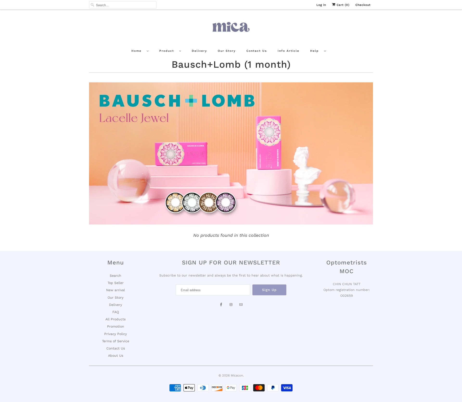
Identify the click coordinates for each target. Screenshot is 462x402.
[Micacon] (231, 28)
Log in (321, 5)
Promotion (115, 326)
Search (115, 275)
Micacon (237, 375)
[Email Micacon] (241, 305)
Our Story (227, 51)
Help (316, 51)
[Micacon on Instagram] (231, 305)
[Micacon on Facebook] (221, 305)
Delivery (199, 51)
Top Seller (116, 283)
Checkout (363, 5)
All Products (115, 319)
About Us (115, 355)
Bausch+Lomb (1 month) (231, 64)
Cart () (342, 5)
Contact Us (256, 51)
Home (137, 51)
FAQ (115, 312)
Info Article (288, 51)
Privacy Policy (115, 334)
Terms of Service (115, 341)
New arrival (115, 290)
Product (168, 51)
